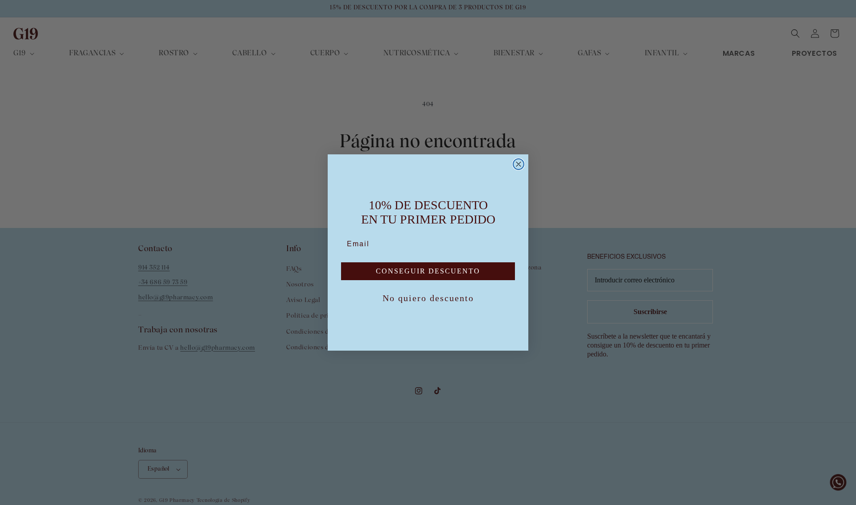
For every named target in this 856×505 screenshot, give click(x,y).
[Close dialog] (518, 164)
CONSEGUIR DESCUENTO (428, 271)
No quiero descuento (428, 298)
